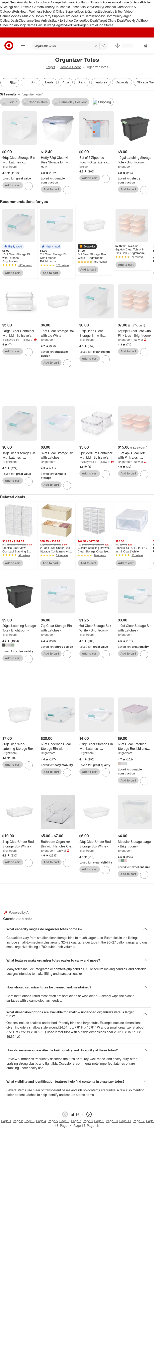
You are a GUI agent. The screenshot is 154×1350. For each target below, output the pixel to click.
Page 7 (76, 1121)
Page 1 (6, 1121)
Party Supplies (54, 16)
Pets (16, 11)
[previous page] (65, 1114)
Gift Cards (85, 16)
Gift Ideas (71, 16)
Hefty (44, 166)
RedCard (72, 25)
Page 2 (18, 1121)
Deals (14, 20)
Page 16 (93, 1126)
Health (24, 11)
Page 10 (112, 1121)
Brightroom (9, 166)
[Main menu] (22, 45)
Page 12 (139, 1121)
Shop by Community (107, 16)
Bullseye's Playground (12, 339)
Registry (60, 25)
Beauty (98, 7)
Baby (89, 7)
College (55, 2)
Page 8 (88, 1121)
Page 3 (29, 1121)
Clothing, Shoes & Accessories (98, 2)
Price (65, 82)
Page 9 (99, 1121)
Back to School (39, 2)
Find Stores (105, 25)
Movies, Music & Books (27, 16)
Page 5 (53, 1121)
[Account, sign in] (125, 45)
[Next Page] (150, 83)
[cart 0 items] (145, 45)
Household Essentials (70, 7)
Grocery (48, 7)
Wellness (35, 11)
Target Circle (88, 25)
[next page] (89, 1114)
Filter (13, 83)
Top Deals (91, 20)
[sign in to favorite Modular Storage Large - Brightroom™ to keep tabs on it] (144, 875)
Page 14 (66, 1126)
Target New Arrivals (14, 2)
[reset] (96, 46)
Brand (82, 82)
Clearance (26, 20)
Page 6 (64, 1121)
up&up (83, 166)
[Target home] (9, 45)
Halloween (68, 2)
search (104, 46)
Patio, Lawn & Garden (27, 7)
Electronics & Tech (111, 11)
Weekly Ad (132, 20)
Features (101, 82)
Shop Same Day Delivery (36, 25)
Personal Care (113, 7)
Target (50, 67)
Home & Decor (130, 2)
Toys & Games (87, 11)
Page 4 (41, 1121)
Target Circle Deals (111, 20)
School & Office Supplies (59, 11)
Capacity (122, 82)
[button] (13, 246)
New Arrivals (43, 20)
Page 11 (125, 1121)
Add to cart (12, 185)
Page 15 (79, 1126)
